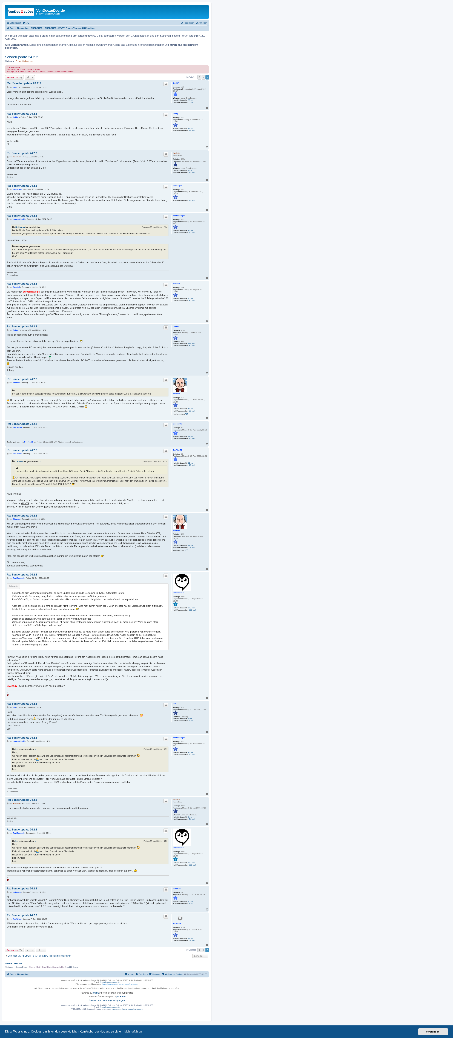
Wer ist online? (14, 964)
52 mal (190, 231)
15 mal (191, 201)
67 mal (191, 411)
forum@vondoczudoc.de (110, 982)
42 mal (191, 346)
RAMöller (177, 923)
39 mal (190, 100)
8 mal (191, 102)
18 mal (191, 439)
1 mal (190, 719)
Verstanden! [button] (433, 1031)
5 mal (191, 721)
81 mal (191, 941)
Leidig (175, 114)
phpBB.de (121, 996)
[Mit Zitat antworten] (166, 84)
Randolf (176, 284)
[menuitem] (25, 23)
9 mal (190, 170)
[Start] (21, 11)
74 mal (191, 172)
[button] (199, 77)
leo (174, 704)
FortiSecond (178, 593)
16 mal (190, 939)
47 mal (190, 409)
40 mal (191, 301)
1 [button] (203, 77)
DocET (176, 83)
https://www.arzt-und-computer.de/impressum (120, 984)
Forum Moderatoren (24, 61)
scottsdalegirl (179, 216)
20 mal (190, 901)
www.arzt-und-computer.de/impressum (127, 1009)
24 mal (190, 128)
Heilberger (177, 186)
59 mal (191, 233)
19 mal (190, 299)
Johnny (176, 326)
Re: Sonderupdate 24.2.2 (24, 83)
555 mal (191, 344)
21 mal (190, 437)
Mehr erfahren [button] (133, 1031)
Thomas (176, 394)
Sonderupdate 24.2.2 (21, 57)
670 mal (191, 608)
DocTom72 (177, 424)
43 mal (191, 131)
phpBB (96, 993)
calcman (176, 888)
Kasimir (176, 153)
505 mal (192, 610)
